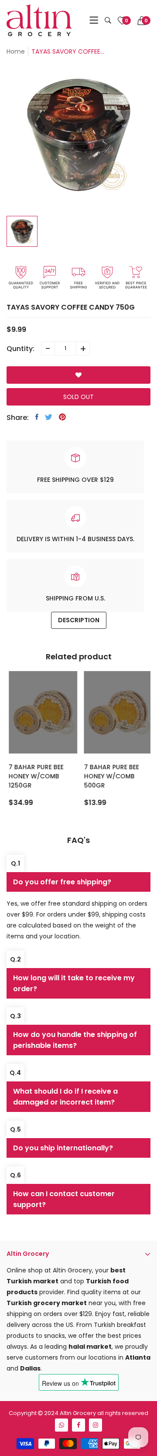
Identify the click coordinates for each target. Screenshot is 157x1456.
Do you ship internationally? (63, 1148)
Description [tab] (78, 620)
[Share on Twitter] (48, 417)
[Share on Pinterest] (62, 417)
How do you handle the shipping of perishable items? (75, 1040)
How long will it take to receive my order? (74, 983)
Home (16, 51)
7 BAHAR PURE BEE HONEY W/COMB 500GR (109, 776)
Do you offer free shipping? (62, 882)
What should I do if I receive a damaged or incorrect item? (65, 1096)
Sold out (78, 396)
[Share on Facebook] (36, 417)
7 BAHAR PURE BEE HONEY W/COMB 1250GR (34, 776)
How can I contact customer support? (64, 1199)
